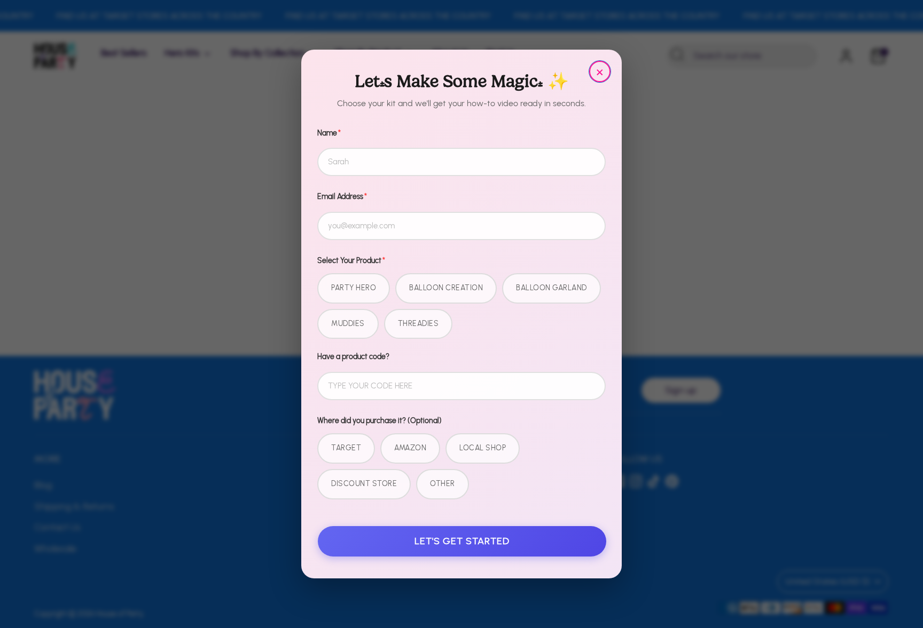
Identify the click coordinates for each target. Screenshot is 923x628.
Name (329, 133)
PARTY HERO (353, 287)
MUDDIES (348, 323)
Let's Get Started (462, 541)
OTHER (442, 483)
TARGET (346, 447)
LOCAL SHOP (482, 447)
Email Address (342, 196)
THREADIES (418, 323)
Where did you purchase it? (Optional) (379, 420)
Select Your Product (351, 260)
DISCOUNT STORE (364, 483)
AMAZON (410, 447)
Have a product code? (353, 356)
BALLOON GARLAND (551, 287)
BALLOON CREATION (446, 287)
